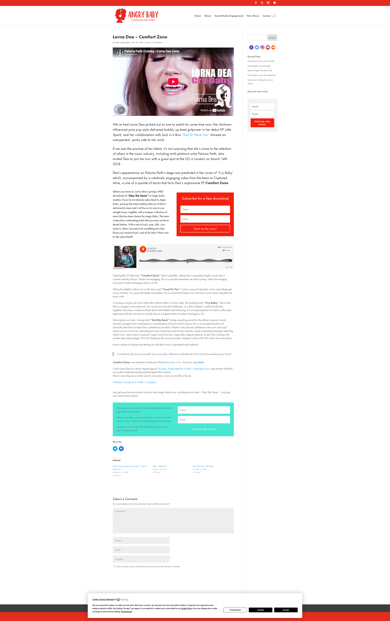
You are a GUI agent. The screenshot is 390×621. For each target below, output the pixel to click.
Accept (286, 610)
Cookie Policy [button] (186, 608)
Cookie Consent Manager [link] (103, 599)
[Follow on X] (262, 2)
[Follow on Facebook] (256, 2)
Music (147, 42)
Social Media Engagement (228, 16)
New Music (253, 16)
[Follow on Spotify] (274, 2)
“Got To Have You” (195, 134)
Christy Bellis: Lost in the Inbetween (262, 75)
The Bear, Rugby (166, 368)
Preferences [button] (126, 612)
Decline (260, 610)
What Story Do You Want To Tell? (261, 61)
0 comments (157, 42)
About (207, 16)
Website (117, 382)
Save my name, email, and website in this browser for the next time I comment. (148, 566)
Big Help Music (173, 362)
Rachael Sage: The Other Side (260, 70)
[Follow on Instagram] (268, 2)
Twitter (140, 382)
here (201, 362)
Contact (266, 16)
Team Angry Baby (122, 42)
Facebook (129, 382)
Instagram (151, 382)
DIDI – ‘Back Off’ (160, 466)
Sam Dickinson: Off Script (203, 466)
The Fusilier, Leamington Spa (194, 368)
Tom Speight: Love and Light (259, 65)
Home (198, 16)
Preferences (235, 610)
